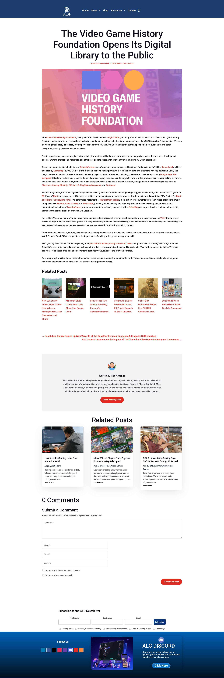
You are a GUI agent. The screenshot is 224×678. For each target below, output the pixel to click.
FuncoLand (167, 167)
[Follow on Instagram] (59, 650)
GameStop (59, 171)
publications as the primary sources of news (110, 243)
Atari (67, 203)
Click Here (161, 665)
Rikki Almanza (99, 63)
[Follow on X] (54, 650)
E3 (43, 196)
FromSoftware (74, 207)
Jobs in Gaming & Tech (141, 629)
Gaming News (68, 629)
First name (74, 618)
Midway (74, 203)
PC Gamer (110, 185)
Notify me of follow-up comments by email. (63, 570)
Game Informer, (87, 167)
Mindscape (88, 203)
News (94, 10)
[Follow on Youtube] (76, 650)
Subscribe (159, 622)
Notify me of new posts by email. (58, 575)
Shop (105, 10)
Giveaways (160, 629)
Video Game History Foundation (61, 137)
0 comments (128, 63)
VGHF (163, 218)
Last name (107, 618)
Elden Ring (134, 207)
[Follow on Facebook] (48, 650)
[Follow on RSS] (81, 650)
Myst (55, 196)
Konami (60, 203)
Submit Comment (171, 582)
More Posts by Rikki (112, 400)
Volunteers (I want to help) (116, 629)
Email (138, 618)
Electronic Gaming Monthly (55, 185)
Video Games (117, 466)
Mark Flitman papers (109, 200)
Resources (116, 10)
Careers (132, 10)
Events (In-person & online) (89, 629)
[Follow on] (70, 650)
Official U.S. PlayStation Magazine (85, 185)
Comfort (158, 466)
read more (49, 483)
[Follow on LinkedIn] (43, 650)
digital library (114, 137)
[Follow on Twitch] (65, 650)
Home (85, 10)
